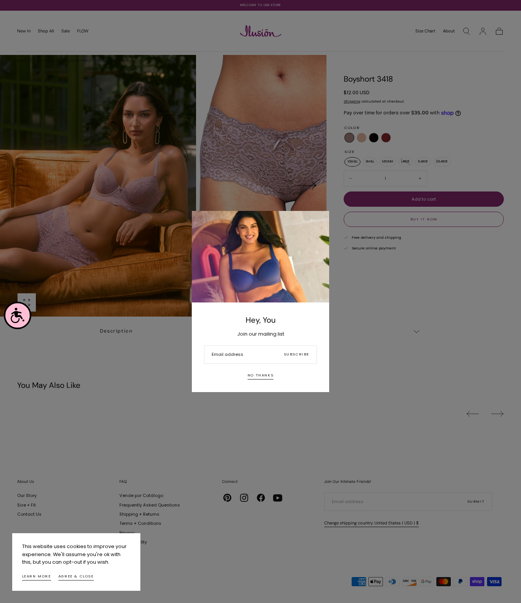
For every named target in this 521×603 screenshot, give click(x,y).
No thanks (260, 375)
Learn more (36, 576)
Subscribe (296, 354)
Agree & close (76, 576)
